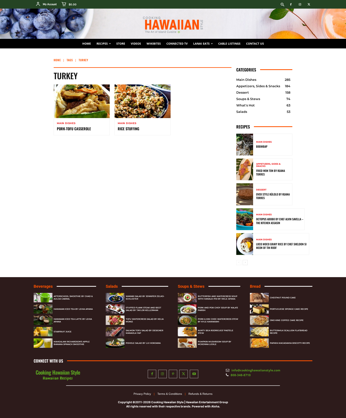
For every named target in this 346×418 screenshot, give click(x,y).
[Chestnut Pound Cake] (259, 297)
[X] (308, 4)
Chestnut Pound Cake (283, 297)
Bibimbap (261, 146)
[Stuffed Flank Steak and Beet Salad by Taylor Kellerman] (115, 309)
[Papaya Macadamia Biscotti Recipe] (259, 343)
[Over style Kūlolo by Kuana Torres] (244, 194)
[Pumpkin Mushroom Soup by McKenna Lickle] (187, 343)
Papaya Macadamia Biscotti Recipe (290, 343)
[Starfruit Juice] (43, 331)
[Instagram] (299, 4)
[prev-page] (238, 262)
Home (57, 60)
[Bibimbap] (244, 144)
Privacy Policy (142, 393)
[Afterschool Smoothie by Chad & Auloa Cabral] (43, 297)
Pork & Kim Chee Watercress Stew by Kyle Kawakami (218, 320)
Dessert (261, 190)
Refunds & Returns (200, 393)
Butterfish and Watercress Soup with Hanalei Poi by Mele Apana (217, 297)
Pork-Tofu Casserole (74, 128)
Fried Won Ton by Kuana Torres (270, 172)
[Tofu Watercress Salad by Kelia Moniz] (115, 320)
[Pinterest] (173, 374)
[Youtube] (194, 374)
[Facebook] (290, 4)
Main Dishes (66, 123)
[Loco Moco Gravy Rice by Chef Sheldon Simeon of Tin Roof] (244, 244)
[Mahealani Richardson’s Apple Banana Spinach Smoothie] (43, 343)
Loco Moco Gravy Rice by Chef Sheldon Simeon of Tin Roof (281, 246)
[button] (282, 5)
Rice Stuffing (128, 128)
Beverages (43, 286)
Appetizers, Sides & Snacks (268, 165)
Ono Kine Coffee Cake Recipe (287, 320)
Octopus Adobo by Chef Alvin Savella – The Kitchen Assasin (279, 221)
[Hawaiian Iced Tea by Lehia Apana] (43, 309)
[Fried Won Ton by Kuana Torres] (244, 169)
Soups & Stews (191, 286)
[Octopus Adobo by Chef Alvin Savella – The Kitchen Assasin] (244, 219)
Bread (255, 286)
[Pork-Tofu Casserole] (82, 101)
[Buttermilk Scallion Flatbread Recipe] (259, 331)
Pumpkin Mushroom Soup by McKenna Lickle (214, 343)
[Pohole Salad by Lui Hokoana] (115, 343)
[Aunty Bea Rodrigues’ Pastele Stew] (187, 331)
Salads (112, 286)
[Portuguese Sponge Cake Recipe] (259, 309)
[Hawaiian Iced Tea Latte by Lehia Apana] (43, 320)
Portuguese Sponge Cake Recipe (289, 309)
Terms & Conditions (169, 393)
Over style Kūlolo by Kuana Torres (273, 196)
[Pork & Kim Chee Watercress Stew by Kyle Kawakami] (187, 320)
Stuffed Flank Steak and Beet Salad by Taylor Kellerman (143, 309)
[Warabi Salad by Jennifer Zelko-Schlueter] (115, 297)
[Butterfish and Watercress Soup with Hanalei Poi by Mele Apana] (187, 297)
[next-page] (245, 262)
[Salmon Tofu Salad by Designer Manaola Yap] (115, 331)
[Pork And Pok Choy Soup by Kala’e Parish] (187, 309)
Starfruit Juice (62, 331)
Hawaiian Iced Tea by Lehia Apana (73, 309)
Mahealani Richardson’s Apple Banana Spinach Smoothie (72, 343)
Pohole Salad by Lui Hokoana (143, 343)
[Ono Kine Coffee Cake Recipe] (259, 320)
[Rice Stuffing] (143, 101)
